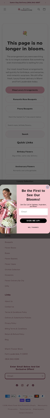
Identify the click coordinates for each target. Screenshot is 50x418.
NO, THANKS (33, 227)
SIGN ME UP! (33, 221)
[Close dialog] (47, 187)
